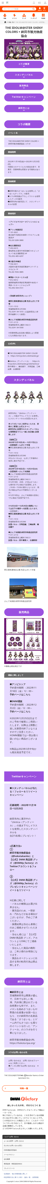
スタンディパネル (24, 74)
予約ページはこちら (20, 694)
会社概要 (7, 1159)
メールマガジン (9, 1155)
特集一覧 (24, 1088)
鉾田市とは (24, 108)
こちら (11, 1068)
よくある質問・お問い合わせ (14, 1141)
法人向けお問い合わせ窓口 (13, 1145)
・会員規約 (6, 1174)
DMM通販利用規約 (10, 1150)
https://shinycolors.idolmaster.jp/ (25, 356)
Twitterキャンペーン (24, 96)
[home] (5, 22)
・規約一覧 (26, 1177)
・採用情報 (35, 1177)
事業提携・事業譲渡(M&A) (13, 1164)
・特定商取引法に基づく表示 (12, 1177)
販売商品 (23, 85)
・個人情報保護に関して (18, 1174)
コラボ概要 (24, 63)
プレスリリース (9, 1168)
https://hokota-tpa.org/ (22, 1043)
